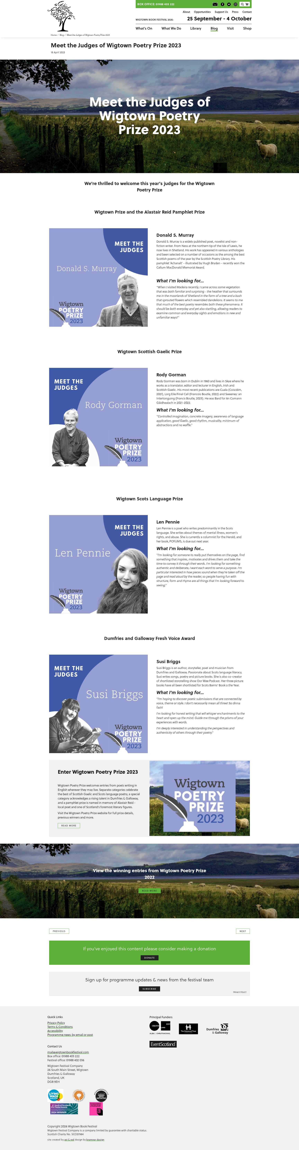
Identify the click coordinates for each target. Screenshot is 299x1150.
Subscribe (149, 988)
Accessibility (55, 1031)
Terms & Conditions (60, 1027)
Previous (59, 931)
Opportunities (202, 12)
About (186, 12)
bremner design (95, 1139)
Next (243, 931)
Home (54, 34)
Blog (214, 28)
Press (235, 12)
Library (195, 28)
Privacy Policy (239, 992)
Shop (247, 28)
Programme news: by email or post (70, 1035)
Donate (149, 957)
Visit (230, 28)
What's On (144, 28)
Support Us (221, 12)
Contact (247, 12)
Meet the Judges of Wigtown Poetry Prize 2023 (88, 34)
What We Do (171, 28)
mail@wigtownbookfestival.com (68, 1052)
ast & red (69, 1139)
